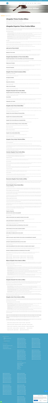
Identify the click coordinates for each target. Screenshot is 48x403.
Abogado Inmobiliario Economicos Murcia (7, 378)
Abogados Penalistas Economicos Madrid (36, 339)
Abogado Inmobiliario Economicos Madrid (36, 343)
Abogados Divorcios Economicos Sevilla (21, 352)
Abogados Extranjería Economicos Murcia (7, 382)
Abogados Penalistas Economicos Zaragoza (21, 374)
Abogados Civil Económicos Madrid (35, 338)
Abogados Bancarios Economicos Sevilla (21, 356)
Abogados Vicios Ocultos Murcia (23, 257)
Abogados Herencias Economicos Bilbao (21, 400)
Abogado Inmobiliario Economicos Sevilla (21, 355)
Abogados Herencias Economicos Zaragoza (21, 377)
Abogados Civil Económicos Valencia (21, 338)
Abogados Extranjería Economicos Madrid (36, 347)
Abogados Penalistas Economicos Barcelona (36, 351)
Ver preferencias (45, 400)
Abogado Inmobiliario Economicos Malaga (21, 390)
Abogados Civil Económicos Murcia (6, 373)
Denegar (40, 400)
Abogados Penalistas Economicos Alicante (7, 386)
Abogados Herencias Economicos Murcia (7, 377)
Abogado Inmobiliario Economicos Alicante (7, 390)
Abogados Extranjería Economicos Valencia (21, 347)
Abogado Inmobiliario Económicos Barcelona (36, 355)
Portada (21, 10)
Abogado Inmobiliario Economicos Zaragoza (21, 378)
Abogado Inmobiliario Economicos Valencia (21, 343)
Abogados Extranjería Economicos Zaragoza (21, 382)
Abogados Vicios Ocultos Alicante (30, 257)
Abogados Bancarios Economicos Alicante (7, 391)
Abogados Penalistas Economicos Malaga (21, 386)
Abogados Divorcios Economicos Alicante (7, 387)
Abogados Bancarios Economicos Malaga (21, 391)
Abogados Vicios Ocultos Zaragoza (16, 257)
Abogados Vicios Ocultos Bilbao (9, 257)
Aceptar (36, 400)
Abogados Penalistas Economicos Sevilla (21, 351)
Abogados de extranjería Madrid (20, 363)
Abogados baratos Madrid (19, 364)
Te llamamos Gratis (45, 391)
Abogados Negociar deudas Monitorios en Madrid (8, 345)
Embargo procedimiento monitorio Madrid (7, 348)
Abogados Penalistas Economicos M (6, 374)
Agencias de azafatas (19, 367)
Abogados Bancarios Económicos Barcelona (36, 356)
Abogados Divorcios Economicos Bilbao (21, 399)
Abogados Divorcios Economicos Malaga (21, 387)
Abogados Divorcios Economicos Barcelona (36, 352)
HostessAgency (18, 366)
